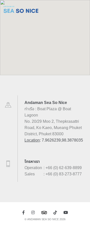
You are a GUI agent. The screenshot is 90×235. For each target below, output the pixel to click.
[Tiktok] (55, 212)
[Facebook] (24, 212)
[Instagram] (33, 212)
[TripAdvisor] (44, 212)
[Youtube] (66, 212)
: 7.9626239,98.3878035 (53, 140)
